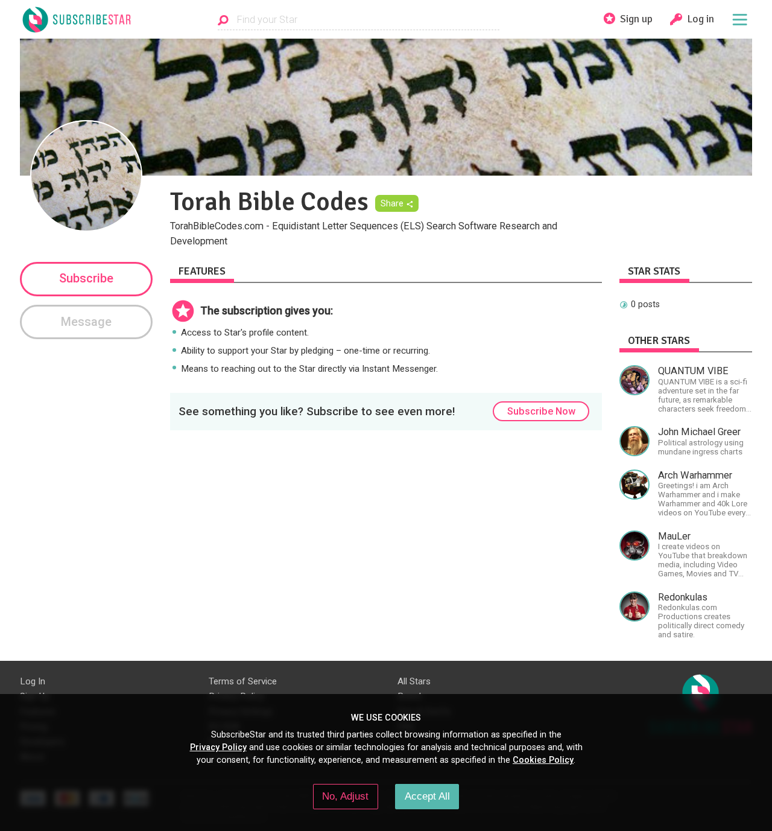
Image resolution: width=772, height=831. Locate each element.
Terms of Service (243, 681)
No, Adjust (345, 796)
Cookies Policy (543, 760)
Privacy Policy (218, 747)
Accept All (427, 796)
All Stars (414, 681)
